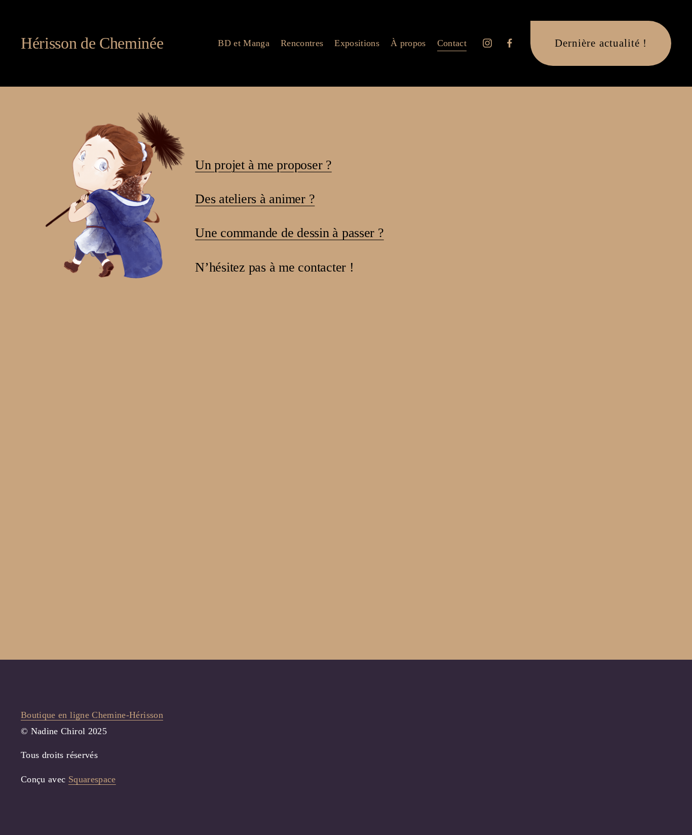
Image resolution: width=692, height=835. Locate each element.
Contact (452, 43)
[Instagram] (487, 43)
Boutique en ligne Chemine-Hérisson (92, 715)
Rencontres (302, 43)
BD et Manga (244, 43)
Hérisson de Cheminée (92, 43)
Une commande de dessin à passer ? (289, 232)
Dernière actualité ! (601, 43)
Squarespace (92, 779)
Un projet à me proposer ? (263, 165)
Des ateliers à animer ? (255, 199)
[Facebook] (509, 43)
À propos (408, 43)
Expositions (356, 43)
